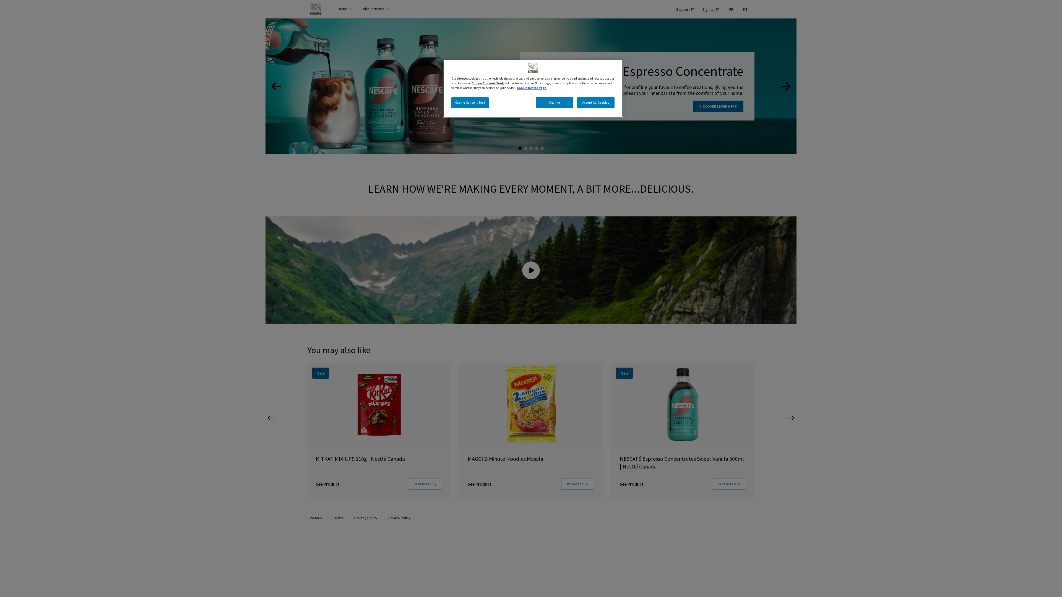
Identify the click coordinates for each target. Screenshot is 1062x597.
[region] (533, 89)
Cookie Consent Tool (470, 102)
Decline (554, 102)
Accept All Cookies (595, 102)
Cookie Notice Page (531, 88)
